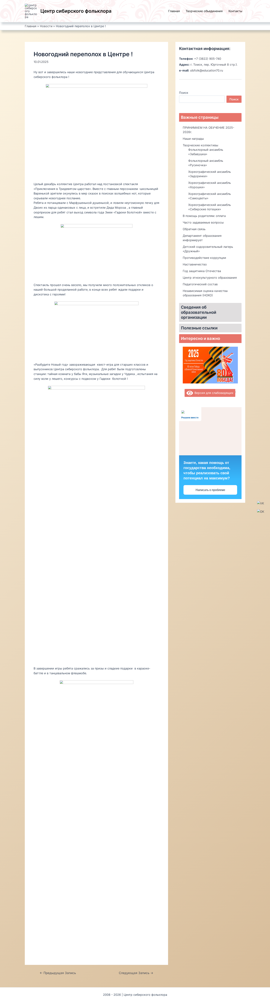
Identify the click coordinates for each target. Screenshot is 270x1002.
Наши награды (193, 138)
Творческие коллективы (200, 145)
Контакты (235, 11)
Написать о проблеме (210, 490)
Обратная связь (194, 229)
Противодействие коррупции (204, 258)
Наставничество (195, 264)
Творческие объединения (204, 11)
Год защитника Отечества (202, 271)
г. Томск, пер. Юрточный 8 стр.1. (213, 64)
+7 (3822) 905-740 (207, 58)
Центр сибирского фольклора (75, 11)
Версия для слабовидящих (213, 393)
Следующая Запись (136, 972)
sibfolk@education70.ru (206, 70)
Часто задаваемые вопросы (203, 222)
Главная (174, 11)
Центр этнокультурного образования (210, 277)
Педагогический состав (200, 284)
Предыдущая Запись (58, 972)
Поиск (183, 92)
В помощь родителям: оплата (204, 216)
